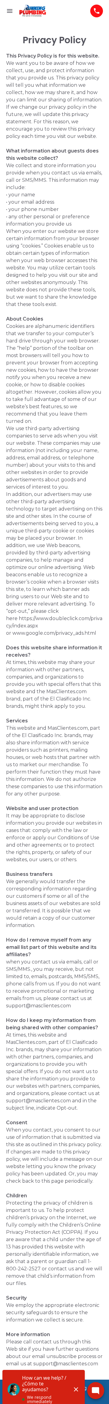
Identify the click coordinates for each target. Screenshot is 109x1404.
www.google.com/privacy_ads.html (54, 633)
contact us (73, 998)
